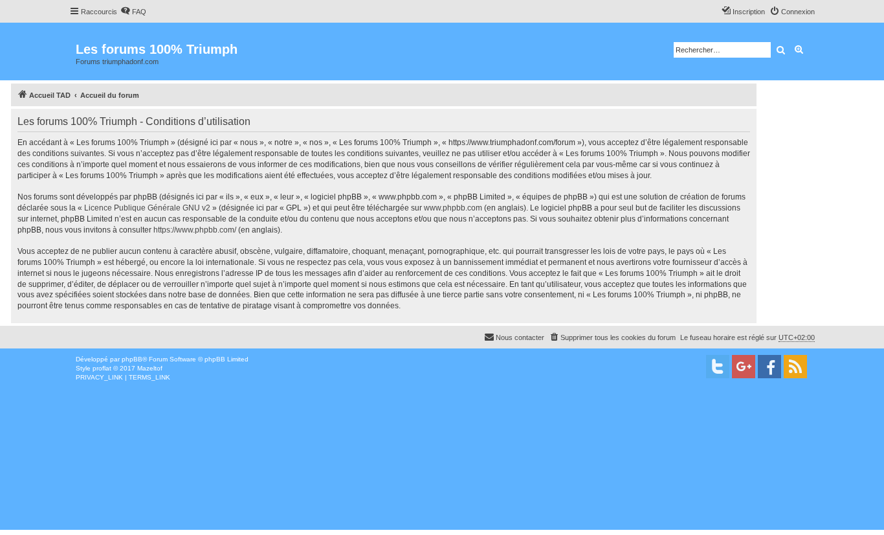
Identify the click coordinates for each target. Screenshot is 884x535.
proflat (102, 368)
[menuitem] (133, 11)
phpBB (132, 359)
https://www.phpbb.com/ (194, 229)
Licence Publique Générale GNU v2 (147, 207)
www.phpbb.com (453, 207)
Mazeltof (149, 368)
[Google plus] (743, 366)
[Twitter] (717, 366)
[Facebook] (769, 366)
